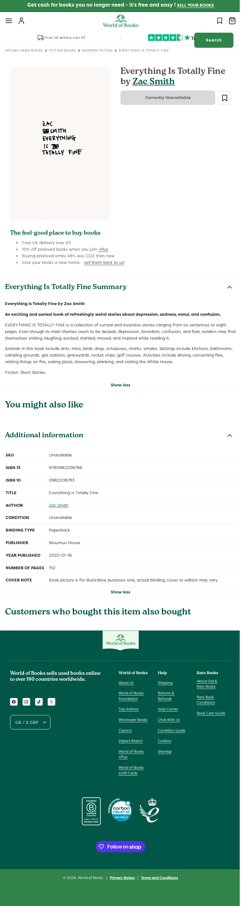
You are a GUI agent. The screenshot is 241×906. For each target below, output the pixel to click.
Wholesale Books (128, 719)
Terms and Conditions (157, 879)
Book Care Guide (208, 710)
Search (209, 40)
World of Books (89, 879)
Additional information (44, 432)
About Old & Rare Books (204, 680)
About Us (126, 679)
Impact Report (130, 743)
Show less (118, 381)
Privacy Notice (120, 879)
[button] (9, 21)
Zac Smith (151, 82)
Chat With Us (167, 716)
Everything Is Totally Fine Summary (66, 284)
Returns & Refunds (164, 692)
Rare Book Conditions (203, 696)
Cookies (163, 737)
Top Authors (129, 705)
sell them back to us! (104, 258)
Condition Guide (170, 727)
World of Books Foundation (131, 692)
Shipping (163, 679)
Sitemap (163, 748)
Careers (125, 732)
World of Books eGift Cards (131, 772)
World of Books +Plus (131, 756)
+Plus (103, 245)
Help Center (166, 705)
